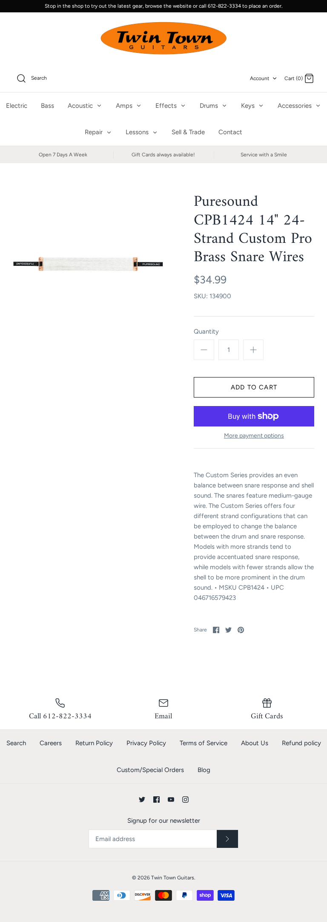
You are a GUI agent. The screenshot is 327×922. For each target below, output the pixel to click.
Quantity (206, 331)
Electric (16, 105)
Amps (125, 105)
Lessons (138, 132)
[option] (88, 264)
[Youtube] (171, 799)
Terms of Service (203, 743)
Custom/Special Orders (150, 770)
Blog (204, 770)
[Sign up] (227, 839)
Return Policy (94, 743)
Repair (94, 132)
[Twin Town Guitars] (163, 39)
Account (260, 78)
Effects (166, 105)
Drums (210, 105)
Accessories (295, 105)
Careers (51, 743)
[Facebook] (156, 799)
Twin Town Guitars (172, 878)
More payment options (254, 435)
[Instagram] (185, 799)
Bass (47, 105)
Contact (230, 132)
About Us (254, 743)
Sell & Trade (188, 132)
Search (16, 743)
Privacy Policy (146, 743)
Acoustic (81, 105)
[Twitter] (142, 799)
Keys (248, 105)
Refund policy (301, 743)
